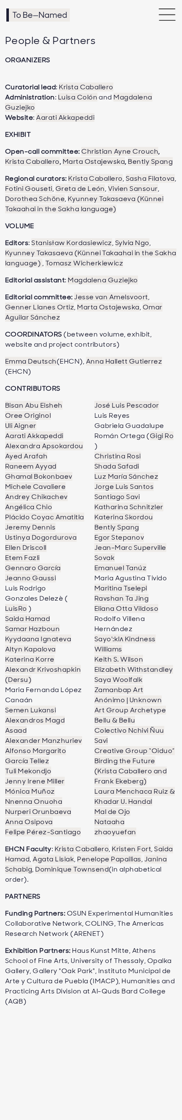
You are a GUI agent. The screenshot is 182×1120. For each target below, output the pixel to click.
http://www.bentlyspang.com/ (73, 398)
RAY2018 (96, 378)
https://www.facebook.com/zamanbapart (93, 550)
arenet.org (38, 217)
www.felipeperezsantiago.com (72, 172)
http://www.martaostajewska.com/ (81, 398)
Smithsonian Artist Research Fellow (79, 216)
